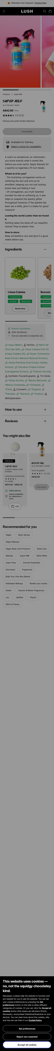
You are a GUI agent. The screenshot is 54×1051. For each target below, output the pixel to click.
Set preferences (27, 1028)
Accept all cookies (27, 1044)
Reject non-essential (27, 1036)
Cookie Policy (35, 1020)
